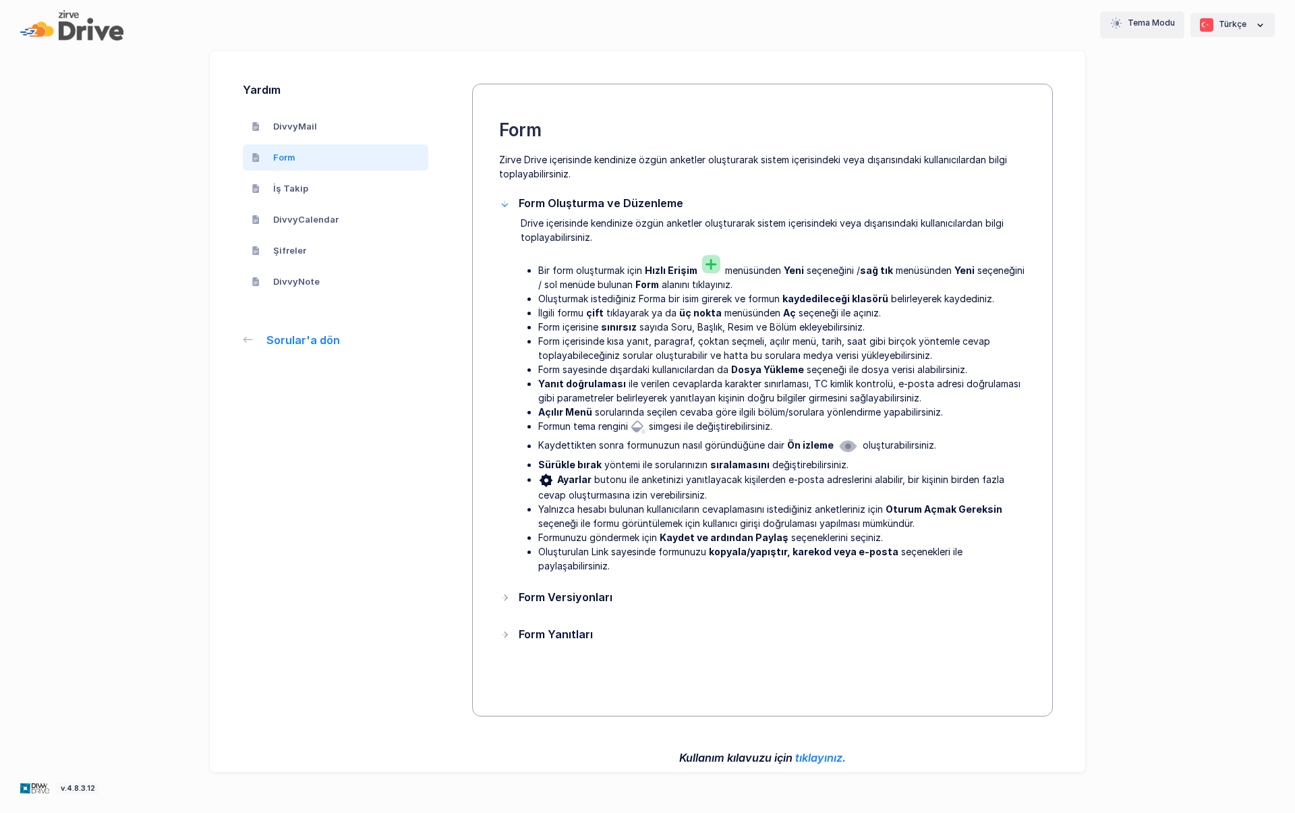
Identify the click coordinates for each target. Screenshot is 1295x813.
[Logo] (36, 787)
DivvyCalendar (306, 219)
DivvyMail (295, 126)
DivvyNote (296, 281)
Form (284, 157)
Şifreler (289, 250)
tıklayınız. (820, 757)
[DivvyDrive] (71, 25)
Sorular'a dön (303, 340)
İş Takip (290, 188)
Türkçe (1232, 24)
